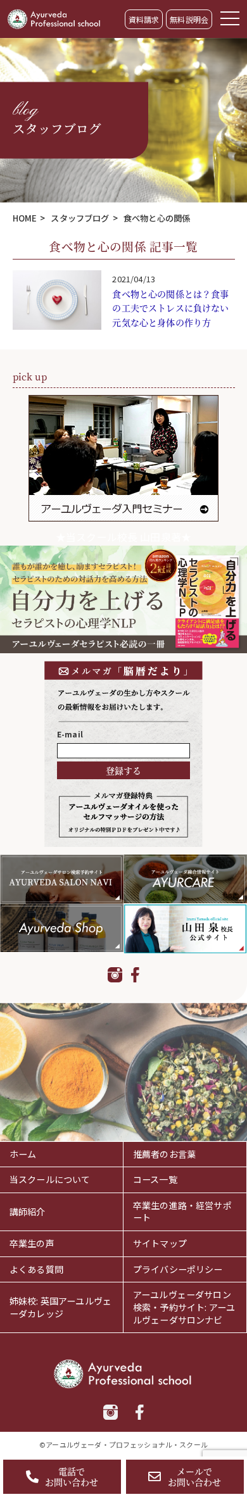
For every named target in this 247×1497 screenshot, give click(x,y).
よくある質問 (36, 1269)
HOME (25, 218)
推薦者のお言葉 (164, 1154)
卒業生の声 (32, 1243)
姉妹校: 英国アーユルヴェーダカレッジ (60, 1307)
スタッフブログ (80, 218)
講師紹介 (28, 1211)
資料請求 (144, 19)
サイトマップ (160, 1243)
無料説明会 (189, 19)
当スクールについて (50, 1179)
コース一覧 (155, 1179)
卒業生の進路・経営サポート (182, 1211)
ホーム (23, 1154)
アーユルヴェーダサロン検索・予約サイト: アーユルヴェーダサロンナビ (184, 1306)
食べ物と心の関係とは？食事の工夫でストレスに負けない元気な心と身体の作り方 (170, 308)
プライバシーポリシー (178, 1269)
